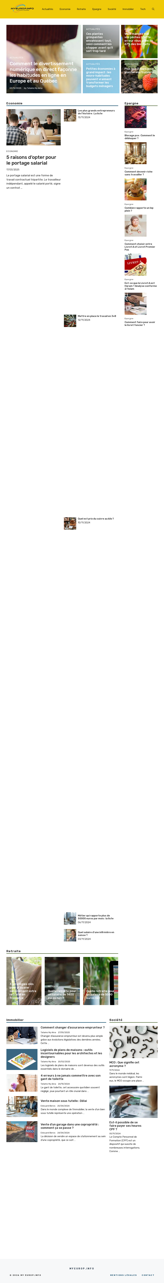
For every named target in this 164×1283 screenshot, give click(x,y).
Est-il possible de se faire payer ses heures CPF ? (125, 1126)
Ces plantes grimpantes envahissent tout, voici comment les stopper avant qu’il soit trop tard (99, 42)
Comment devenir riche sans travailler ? (138, 173)
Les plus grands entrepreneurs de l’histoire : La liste (96, 112)
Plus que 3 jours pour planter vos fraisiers (139, 70)
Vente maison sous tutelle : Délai (64, 1101)
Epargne (96, 9)
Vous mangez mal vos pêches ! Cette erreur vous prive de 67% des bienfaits (138, 39)
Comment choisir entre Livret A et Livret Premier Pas (140, 247)
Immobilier (128, 9)
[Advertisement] (98, 167)
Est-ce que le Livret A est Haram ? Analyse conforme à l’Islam (141, 286)
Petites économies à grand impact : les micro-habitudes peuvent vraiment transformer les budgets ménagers (100, 77)
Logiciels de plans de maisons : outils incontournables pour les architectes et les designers (71, 1053)
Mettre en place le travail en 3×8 (97, 316)
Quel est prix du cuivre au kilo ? (96, 518)
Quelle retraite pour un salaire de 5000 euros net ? (100, 994)
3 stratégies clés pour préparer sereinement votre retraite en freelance (23, 991)
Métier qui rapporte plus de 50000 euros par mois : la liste (96, 917)
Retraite (81, 9)
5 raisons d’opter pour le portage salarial (31, 160)
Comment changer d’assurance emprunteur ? (73, 1027)
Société (112, 9)
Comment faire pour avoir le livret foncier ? (140, 324)
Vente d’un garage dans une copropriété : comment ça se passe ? (70, 1126)
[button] (153, 9)
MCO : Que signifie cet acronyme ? (124, 1064)
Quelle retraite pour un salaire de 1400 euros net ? (62, 994)
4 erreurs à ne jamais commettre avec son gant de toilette (71, 1077)
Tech (143, 9)
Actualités (47, 9)
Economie (65, 9)
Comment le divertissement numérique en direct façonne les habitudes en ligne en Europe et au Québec (43, 72)
